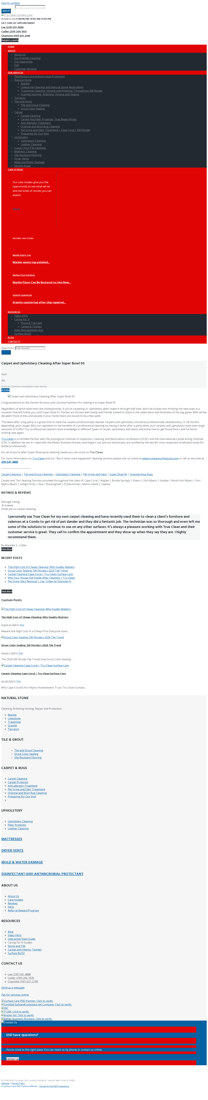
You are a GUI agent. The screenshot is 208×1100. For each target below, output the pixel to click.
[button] (12, 1058)
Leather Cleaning (18, 828)
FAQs (11, 907)
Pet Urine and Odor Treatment (26, 789)
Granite (12, 725)
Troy (22, 624)
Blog (3, 380)
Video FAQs (14, 935)
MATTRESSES (11, 839)
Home (4, 374)
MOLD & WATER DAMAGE (22, 862)
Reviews (13, 903)
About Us (13, 896)
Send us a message (13, 987)
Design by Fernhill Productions (54, 1086)
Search (6, 11)
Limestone (14, 718)
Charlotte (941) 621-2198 (15, 36)
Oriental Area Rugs (141, 474)
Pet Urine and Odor (95, 474)
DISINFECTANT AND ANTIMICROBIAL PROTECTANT (42, 874)
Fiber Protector (17, 825)
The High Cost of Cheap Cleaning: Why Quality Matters (41, 567)
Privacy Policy (18, 1083)
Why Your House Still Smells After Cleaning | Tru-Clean (41, 578)
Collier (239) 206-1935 (14, 32)
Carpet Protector (18, 782)
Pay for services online (15, 995)
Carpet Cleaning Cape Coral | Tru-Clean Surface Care (40, 574)
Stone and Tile (16, 946)
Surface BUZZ (16, 953)
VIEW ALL (16, 209)
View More (6, 549)
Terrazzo (13, 729)
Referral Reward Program (23, 910)
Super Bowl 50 (118, 474)
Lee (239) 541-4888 (12, 27)
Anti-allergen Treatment (23, 786)
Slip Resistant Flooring (28, 757)
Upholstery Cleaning (68, 474)
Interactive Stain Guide (21, 939)
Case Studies (15, 900)
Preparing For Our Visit (22, 796)
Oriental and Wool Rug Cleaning (27, 793)
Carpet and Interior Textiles (25, 949)
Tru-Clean (7, 439)
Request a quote (10, 40)
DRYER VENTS (12, 850)
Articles (5, 390)
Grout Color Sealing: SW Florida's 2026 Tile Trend (38, 570)
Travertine (14, 722)
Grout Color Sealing (26, 754)
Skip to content (10, 3)
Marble (12, 715)
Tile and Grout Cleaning (38, 474)
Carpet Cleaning (11, 474)
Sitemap (5, 1083)
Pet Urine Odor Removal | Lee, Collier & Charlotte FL (40, 581)
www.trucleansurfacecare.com (160, 458)
